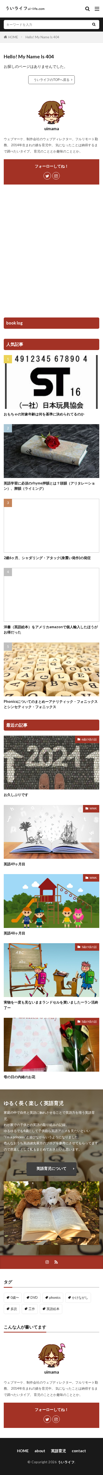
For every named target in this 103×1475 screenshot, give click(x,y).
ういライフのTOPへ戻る (52, 80)
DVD (34, 1297)
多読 (13, 1309)
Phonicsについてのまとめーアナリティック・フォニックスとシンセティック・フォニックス (51, 704)
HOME (13, 37)
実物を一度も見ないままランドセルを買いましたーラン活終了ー (51, 1005)
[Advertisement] (51, 252)
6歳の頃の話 (89, 739)
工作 (31, 1309)
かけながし (80, 1297)
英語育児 (58, 1450)
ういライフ (66, 1462)
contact (79, 1450)
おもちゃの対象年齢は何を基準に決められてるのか (44, 414)
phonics (54, 1297)
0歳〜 (14, 1297)
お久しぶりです (16, 794)
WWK (93, 808)
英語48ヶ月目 (14, 933)
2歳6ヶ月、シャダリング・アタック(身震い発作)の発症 (47, 558)
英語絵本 (53, 1309)
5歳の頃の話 (89, 946)
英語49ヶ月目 (14, 864)
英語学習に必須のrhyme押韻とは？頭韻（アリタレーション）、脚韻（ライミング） (49, 485)
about (39, 1450)
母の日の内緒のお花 (19, 1077)
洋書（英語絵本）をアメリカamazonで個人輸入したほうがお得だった (51, 629)
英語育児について (51, 1168)
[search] (93, 24)
